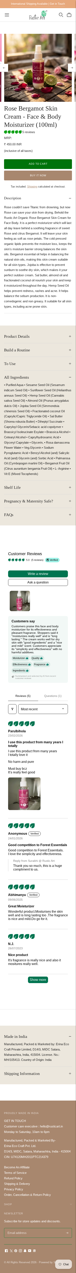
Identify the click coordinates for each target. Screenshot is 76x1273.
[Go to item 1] (20, 601)
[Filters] (12, 709)
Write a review (38, 574)
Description (12, 198)
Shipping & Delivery (17, 1183)
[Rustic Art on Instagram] (20, 1251)
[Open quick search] (61, 14)
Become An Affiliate (17, 1167)
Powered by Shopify (50, 1262)
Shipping (32, 186)
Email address (16, 1228)
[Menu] (7, 14)
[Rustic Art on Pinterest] (15, 1251)
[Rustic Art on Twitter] (11, 1251)
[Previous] (4, 68)
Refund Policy (13, 1178)
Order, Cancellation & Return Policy (27, 1194)
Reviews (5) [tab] (23, 695)
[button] (13, 132)
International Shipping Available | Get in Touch (38, 3)
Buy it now (38, 175)
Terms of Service (15, 1172)
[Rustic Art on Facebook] (6, 1251)
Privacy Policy (13, 1189)
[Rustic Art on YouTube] (29, 1251)
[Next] (72, 68)
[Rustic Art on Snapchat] (25, 1251)
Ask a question (38, 582)
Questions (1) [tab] (53, 695)
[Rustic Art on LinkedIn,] (34, 1251)
